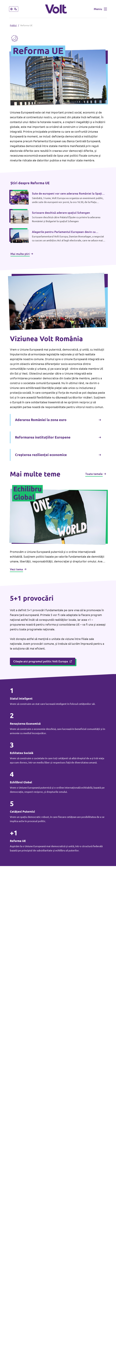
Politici (13, 25)
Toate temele (94, 473)
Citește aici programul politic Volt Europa (40, 661)
